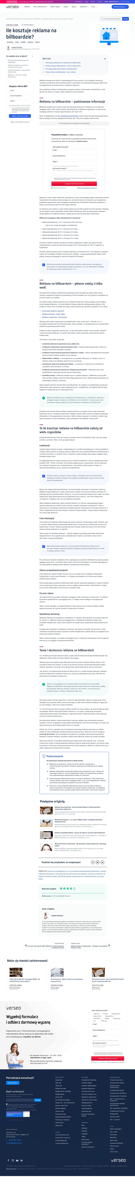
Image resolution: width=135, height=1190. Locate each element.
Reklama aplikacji (60, 1108)
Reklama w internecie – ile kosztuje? (54, 317)
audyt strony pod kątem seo (84, 1169)
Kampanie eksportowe (88, 1088)
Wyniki (74, 6)
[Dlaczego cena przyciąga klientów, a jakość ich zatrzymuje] (98, 973)
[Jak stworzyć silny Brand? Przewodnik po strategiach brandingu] (57, 973)
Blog (86, 1)
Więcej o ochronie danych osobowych (20, 122)
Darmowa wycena (119, 7)
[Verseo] (12, 7)
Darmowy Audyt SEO (88, 1147)
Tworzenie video (86, 1105)
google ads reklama (59, 1169)
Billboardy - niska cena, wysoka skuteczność (17, 76)
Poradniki (84, 1131)
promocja (30, 42)
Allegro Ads (58, 1125)
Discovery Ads (59, 1111)
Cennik (66, 6)
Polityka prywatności (103, 1166)
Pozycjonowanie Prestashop (118, 1096)
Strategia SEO (114, 1114)
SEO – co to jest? (115, 1119)
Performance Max (60, 1114)
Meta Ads (58, 1083)
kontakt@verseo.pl (14, 1143)
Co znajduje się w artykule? (16, 56)
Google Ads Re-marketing (63, 1091)
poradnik (23, 42)
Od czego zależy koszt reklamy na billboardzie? (61, 69)
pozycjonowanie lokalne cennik (45, 1169)
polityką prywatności (65, 179)
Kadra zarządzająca (116, 1129)
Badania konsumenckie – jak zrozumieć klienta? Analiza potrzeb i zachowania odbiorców (77, 808)
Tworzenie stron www (88, 1091)
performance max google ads (79, 873)
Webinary (84, 1128)
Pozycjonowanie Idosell (117, 1090)
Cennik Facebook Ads (61, 1143)
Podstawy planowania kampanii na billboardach (18, 61)
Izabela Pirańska (17, 47)
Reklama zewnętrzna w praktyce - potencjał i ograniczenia (18, 66)
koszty (17, 42)
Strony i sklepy (55, 6)
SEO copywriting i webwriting (118, 1108)
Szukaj (125, 19)
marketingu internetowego (69, 116)
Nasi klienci (113, 1137)
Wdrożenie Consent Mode (89, 1100)
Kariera (93, 1)
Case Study (113, 1134)
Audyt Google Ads (87, 1108)
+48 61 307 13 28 (113, 1)
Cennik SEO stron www (62, 1135)
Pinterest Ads (59, 1122)
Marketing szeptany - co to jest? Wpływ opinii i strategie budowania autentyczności (78, 821)
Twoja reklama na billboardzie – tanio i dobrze (61, 72)
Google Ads (58, 1080)
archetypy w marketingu (95, 873)
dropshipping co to (62, 871)
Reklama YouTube (60, 1088)
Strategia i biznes (12, 25)
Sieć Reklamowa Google (62, 1100)
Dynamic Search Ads (61, 1105)
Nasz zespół (113, 1132)
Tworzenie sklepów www (89, 1094)
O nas (93, 7)
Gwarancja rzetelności (116, 1143)
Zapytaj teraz (12, 1083)
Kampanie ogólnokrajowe (89, 1085)
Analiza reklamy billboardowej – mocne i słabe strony (63, 66)
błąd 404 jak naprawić (64, 876)
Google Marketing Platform (63, 1117)
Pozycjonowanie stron (116, 1080)
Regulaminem (9, 1107)
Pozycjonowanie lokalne (117, 1083)
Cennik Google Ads (61, 1140)
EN (100, 1)
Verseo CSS (58, 1097)
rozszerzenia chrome (90, 876)
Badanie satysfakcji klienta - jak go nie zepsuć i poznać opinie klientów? (80, 833)
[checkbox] (108, 1017)
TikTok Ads (58, 1085)
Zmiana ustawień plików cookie (72, 1166)
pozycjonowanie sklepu (70, 1169)
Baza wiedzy (85, 1139)
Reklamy (27, 6)
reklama (37, 42)
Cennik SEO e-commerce (62, 1137)
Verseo (34, 1166)
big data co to (51, 871)
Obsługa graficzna (87, 1103)
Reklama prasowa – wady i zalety (53, 314)
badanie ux (33, 1169)
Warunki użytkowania (89, 1166)
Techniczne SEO (114, 1117)
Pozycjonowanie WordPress (118, 1093)
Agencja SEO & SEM (12, 19)
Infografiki (84, 1134)
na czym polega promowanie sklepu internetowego (84, 871)
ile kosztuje (10, 42)
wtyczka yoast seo (78, 876)
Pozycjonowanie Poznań (117, 1111)
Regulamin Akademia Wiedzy (119, 1166)
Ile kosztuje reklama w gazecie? (53, 311)
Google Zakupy (59, 1094)
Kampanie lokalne (87, 1083)
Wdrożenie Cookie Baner (89, 1097)
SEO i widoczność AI (40, 6)
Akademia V (83, 6)
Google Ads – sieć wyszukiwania (64, 1103)
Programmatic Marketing (89, 1080)
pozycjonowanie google (24, 1169)
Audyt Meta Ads (86, 1111)
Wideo (84, 1136)
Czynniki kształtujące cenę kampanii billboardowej (19, 71)
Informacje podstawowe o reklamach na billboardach (63, 63)
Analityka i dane (97, 985)
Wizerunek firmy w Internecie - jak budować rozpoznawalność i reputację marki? (80, 845)
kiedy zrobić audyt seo (62, 873)
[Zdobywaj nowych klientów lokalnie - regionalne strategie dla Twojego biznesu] (16, 973)
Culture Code (114, 1151)
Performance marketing (62, 1120)
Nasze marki (113, 1140)
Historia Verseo (114, 1146)
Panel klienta (78, 1)
